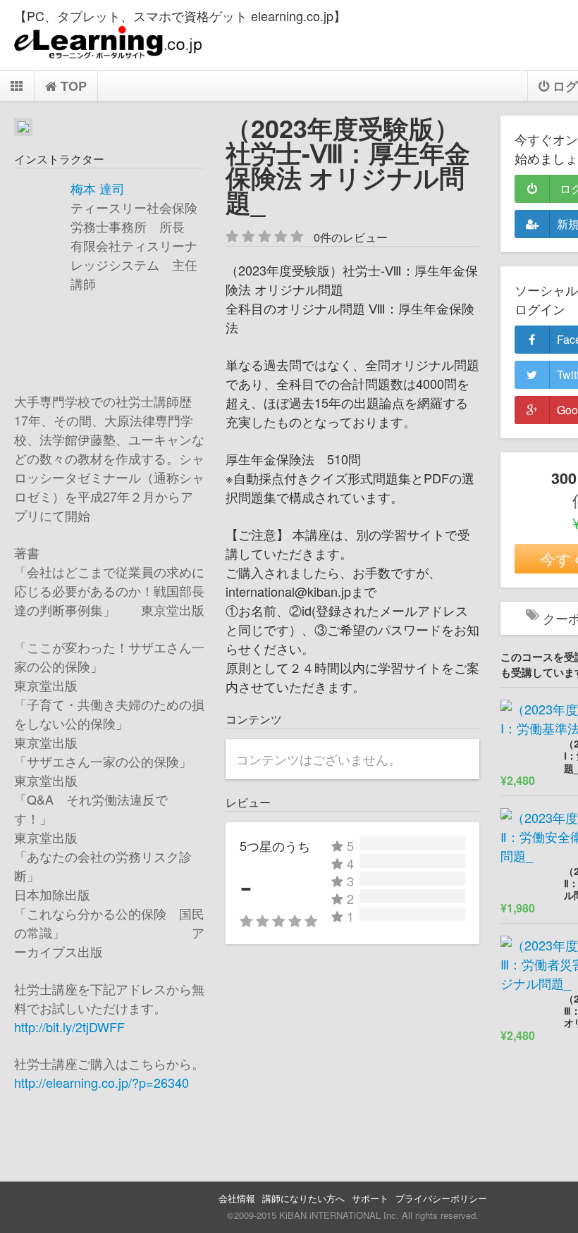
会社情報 (237, 1198)
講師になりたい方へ (303, 1198)
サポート (370, 1198)
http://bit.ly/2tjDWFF (69, 1026)
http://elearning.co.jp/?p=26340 (101, 1082)
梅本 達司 (97, 188)
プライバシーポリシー (441, 1198)
